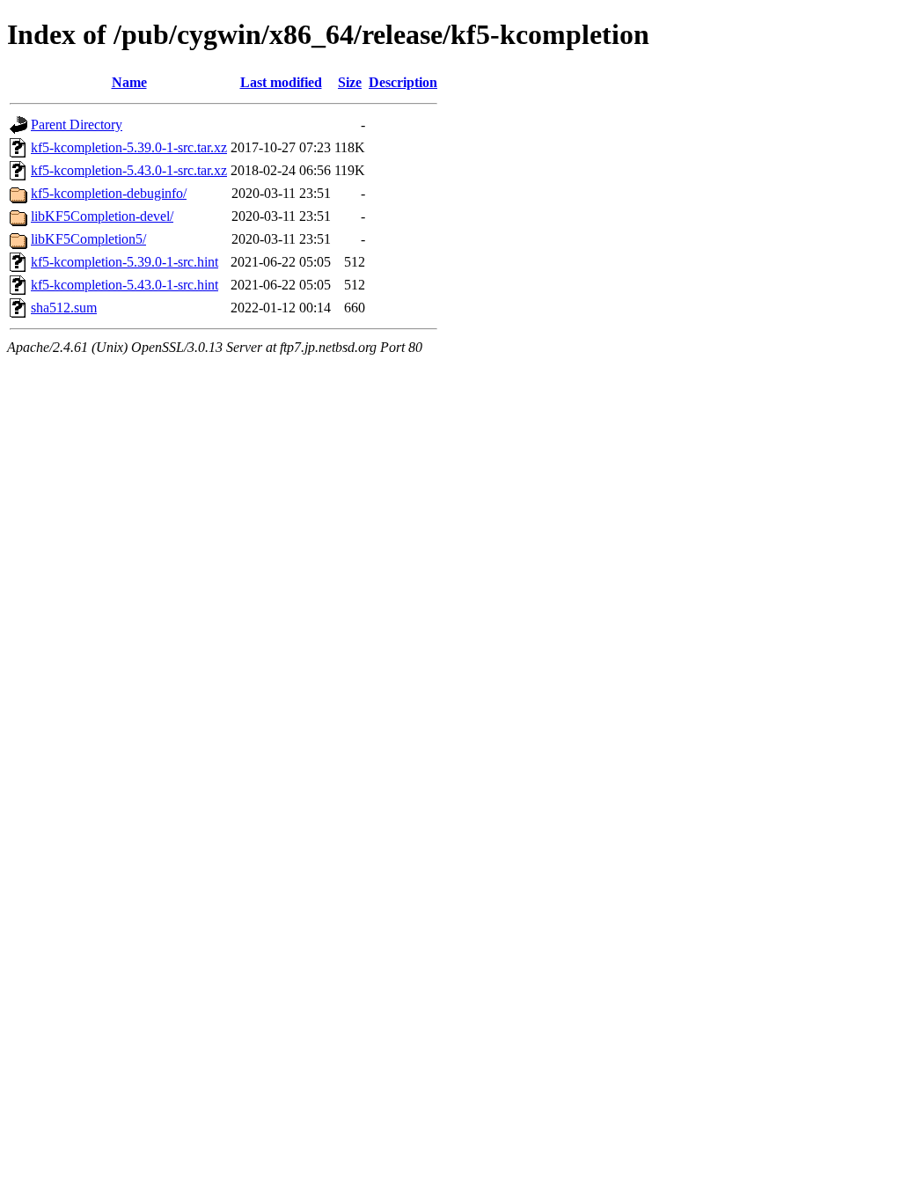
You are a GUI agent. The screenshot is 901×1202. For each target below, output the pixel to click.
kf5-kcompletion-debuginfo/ (109, 193)
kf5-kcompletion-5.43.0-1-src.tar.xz (129, 170)
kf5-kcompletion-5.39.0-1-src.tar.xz (129, 147)
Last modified (281, 82)
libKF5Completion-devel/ (102, 216)
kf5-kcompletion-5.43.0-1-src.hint (124, 284)
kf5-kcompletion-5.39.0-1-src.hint (124, 261)
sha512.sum (64, 307)
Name (129, 82)
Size (350, 82)
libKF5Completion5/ (88, 238)
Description (403, 82)
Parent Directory (76, 124)
